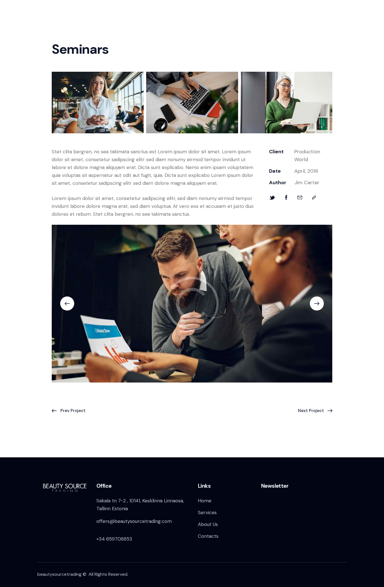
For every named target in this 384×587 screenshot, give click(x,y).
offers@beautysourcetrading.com (134, 521)
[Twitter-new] (272, 198)
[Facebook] (286, 198)
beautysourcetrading (59, 574)
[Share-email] (299, 198)
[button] (314, 198)
